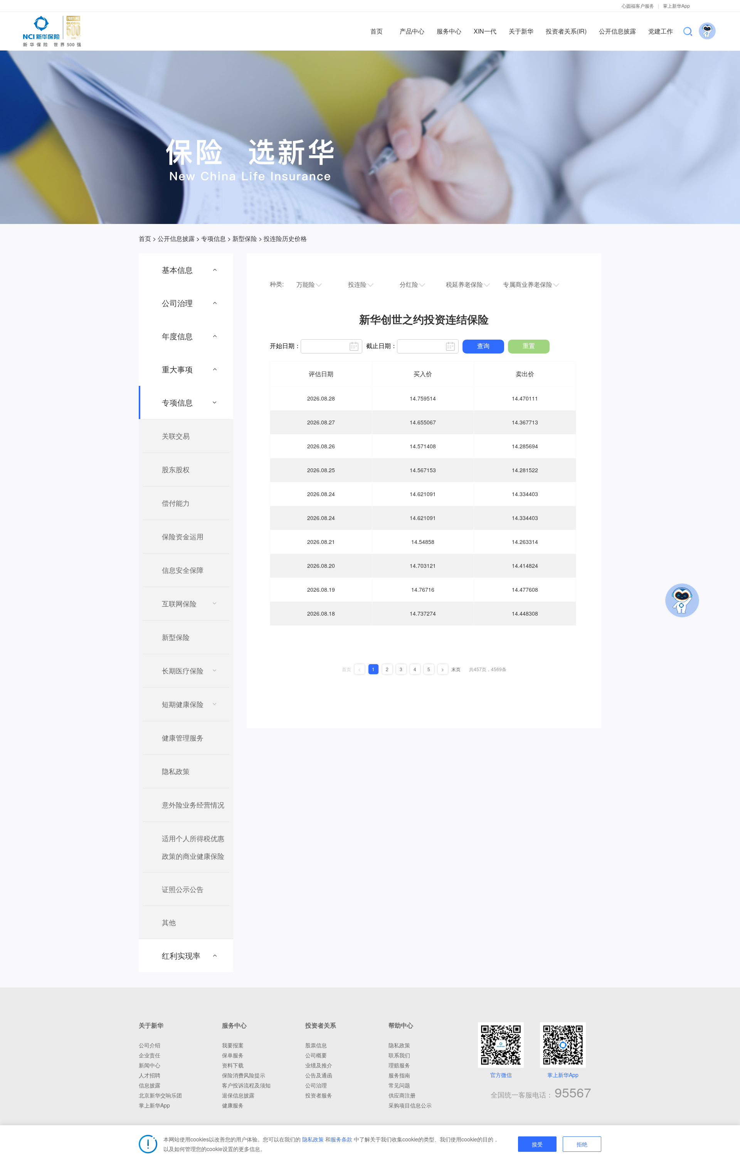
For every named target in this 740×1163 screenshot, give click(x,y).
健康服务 (233, 1105)
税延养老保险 (464, 284)
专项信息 (213, 238)
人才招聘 (149, 1075)
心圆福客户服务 (638, 5)
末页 (456, 669)
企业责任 (149, 1055)
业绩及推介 (318, 1065)
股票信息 (316, 1045)
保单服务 (233, 1055)
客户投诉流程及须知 (246, 1085)
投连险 (357, 284)
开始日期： (285, 345)
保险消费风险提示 (243, 1075)
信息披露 (149, 1085)
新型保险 (244, 238)
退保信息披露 (238, 1095)
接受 (537, 1144)
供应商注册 (401, 1095)
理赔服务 (399, 1065)
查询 (483, 346)
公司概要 (316, 1055)
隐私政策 (313, 1139)
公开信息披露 (176, 238)
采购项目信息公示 (410, 1105)
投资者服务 (318, 1095)
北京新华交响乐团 (160, 1095)
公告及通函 (318, 1075)
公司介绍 (149, 1045)
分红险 (409, 284)
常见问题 (399, 1085)
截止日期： (381, 345)
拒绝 (582, 1144)
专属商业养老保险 (527, 284)
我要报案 (233, 1045)
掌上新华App (676, 5)
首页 (145, 238)
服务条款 (341, 1139)
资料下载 (233, 1065)
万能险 (305, 284)
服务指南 (399, 1075)
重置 (529, 346)
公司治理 (316, 1085)
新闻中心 (149, 1065)
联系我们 (399, 1055)
